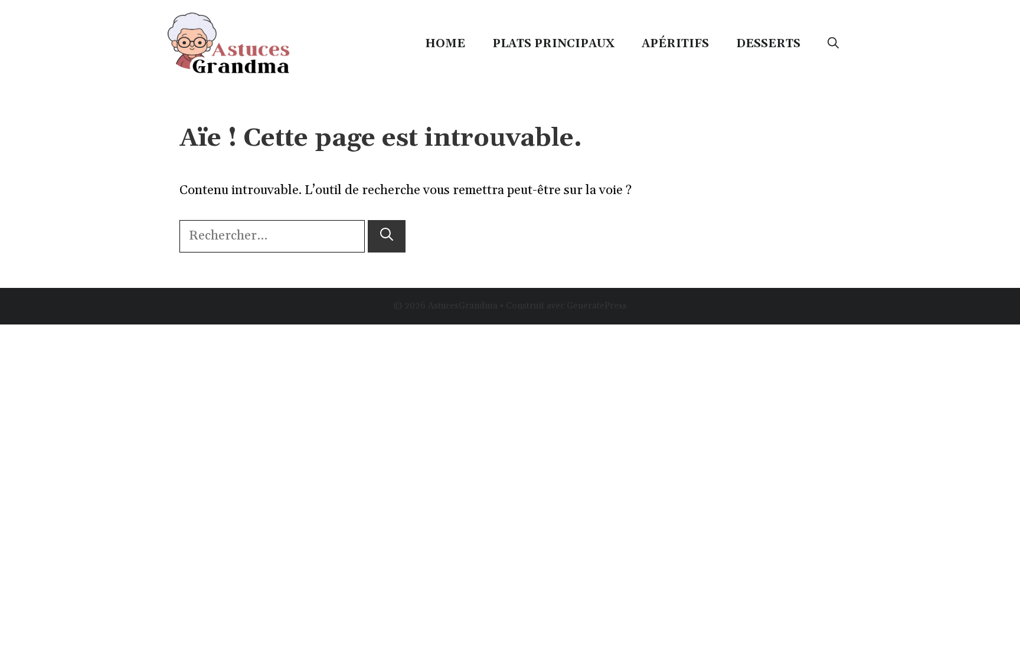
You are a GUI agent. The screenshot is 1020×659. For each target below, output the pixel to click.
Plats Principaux (553, 44)
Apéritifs (675, 44)
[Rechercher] (387, 236)
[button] (833, 44)
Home (445, 44)
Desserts (768, 44)
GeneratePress (597, 306)
